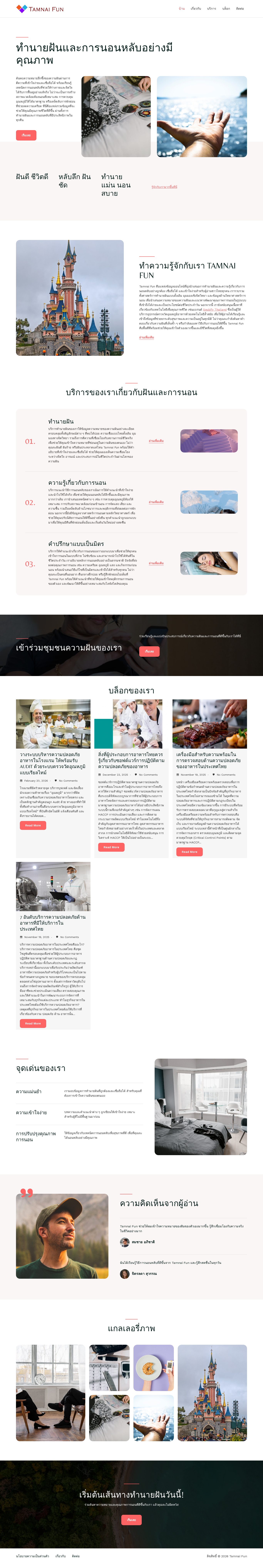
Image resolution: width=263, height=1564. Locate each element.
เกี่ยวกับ (196, 8)
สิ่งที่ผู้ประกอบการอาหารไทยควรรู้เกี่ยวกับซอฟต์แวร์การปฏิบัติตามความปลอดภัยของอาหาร (131, 760)
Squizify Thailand (215, 309)
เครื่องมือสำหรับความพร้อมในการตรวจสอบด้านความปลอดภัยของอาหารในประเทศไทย (208, 760)
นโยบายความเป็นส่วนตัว (32, 1556)
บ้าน (182, 8)
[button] (156, 441)
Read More (33, 825)
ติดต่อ (240, 8)
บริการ (211, 8)
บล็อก (226, 8)
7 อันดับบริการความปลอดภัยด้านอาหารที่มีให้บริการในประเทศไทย (52, 923)
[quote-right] (27, 1193)
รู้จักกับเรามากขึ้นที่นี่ (164, 187)
